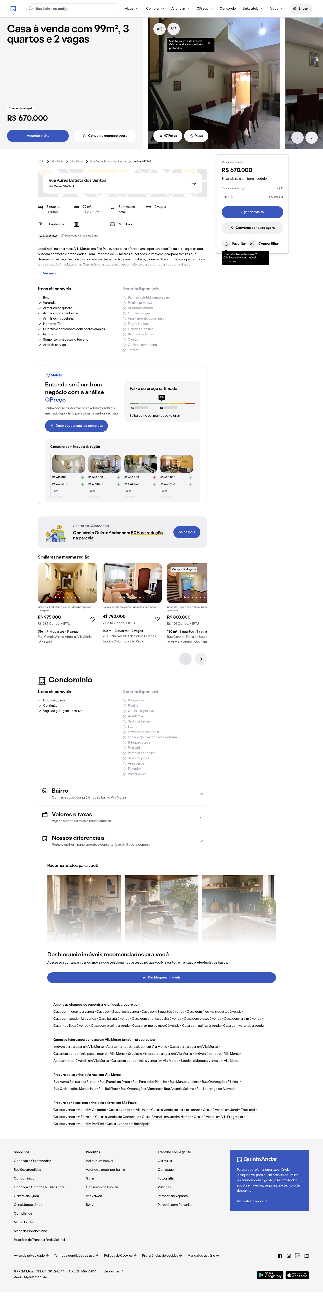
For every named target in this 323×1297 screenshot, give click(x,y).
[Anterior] (297, 138)
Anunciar (178, 8)
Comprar (153, 8)
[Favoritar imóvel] (173, 29)
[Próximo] (311, 138)
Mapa (199, 135)
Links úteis (250, 8)
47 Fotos (170, 135)
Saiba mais (187, 532)
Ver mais (49, 273)
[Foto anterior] (45, 583)
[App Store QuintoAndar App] (297, 1275)
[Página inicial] (13, 8)
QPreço (202, 8)
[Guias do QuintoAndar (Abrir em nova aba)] (297, 1255)
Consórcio (228, 8)
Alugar (130, 8)
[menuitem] (132, 9)
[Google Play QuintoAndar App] (270, 1275)
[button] (122, 794)
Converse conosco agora (107, 135)
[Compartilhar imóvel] (159, 29)
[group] (67, 605)
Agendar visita (38, 135)
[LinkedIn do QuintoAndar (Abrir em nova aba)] (306, 1255)
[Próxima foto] (89, 583)
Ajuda (274, 8)
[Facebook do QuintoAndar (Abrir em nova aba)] (280, 1255)
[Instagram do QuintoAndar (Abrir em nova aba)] (289, 1255)
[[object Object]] (209, 42)
